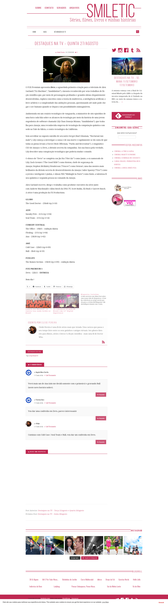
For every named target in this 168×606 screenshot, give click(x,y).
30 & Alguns (33, 579)
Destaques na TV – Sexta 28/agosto (52, 514)
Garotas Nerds (124, 579)
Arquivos (74, 7)
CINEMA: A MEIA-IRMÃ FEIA (125, 168)
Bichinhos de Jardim (69, 579)
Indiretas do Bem (35, 586)
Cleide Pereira (49, 322)
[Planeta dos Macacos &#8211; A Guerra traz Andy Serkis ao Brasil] (38, 300)
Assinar (103, 342)
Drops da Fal (110, 579)
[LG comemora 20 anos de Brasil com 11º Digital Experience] (66, 300)
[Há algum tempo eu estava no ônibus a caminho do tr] (35, 545)
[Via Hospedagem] (130, 205)
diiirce (99, 579)
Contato (49, 7)
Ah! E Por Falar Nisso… (50, 579)
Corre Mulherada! (87, 579)
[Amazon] (122, 192)
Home (34, 32)
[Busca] (137, 31)
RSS (138, 51)
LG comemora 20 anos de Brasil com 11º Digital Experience (64, 311)
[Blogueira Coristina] (94, 299)
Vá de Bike (136, 586)
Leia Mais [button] (105, 602)
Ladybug (57, 586)
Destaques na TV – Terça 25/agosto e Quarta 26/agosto (61, 510)
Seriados (61, 7)
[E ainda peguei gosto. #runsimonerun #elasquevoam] (93, 545)
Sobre (38, 7)
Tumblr (132, 51)
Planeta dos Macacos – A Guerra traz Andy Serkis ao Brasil (38, 311)
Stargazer (75, 598)
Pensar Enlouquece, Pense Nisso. (83, 586)
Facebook (126, 51)
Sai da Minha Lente (114, 586)
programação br (33, 356)
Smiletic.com (45, 598)
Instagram (120, 51)
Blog (45, 32)
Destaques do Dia (34, 352)
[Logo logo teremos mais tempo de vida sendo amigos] (74, 545)
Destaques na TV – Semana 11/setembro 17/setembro (127, 81)
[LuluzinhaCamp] (118, 205)
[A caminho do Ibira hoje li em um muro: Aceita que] (113, 545)
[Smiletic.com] (84, 16)
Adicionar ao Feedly (128, 116)
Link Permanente (51, 375)
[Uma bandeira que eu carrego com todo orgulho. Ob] (54, 545)
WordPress (66, 598)
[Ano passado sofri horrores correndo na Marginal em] (133, 545)
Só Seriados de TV (60, 32)
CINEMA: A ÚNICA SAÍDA (124, 151)
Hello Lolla (136, 579)
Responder (102, 395)
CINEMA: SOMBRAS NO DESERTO (127, 158)
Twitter (114, 51)
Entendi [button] (161, 602)
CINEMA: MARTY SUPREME (125, 155)
